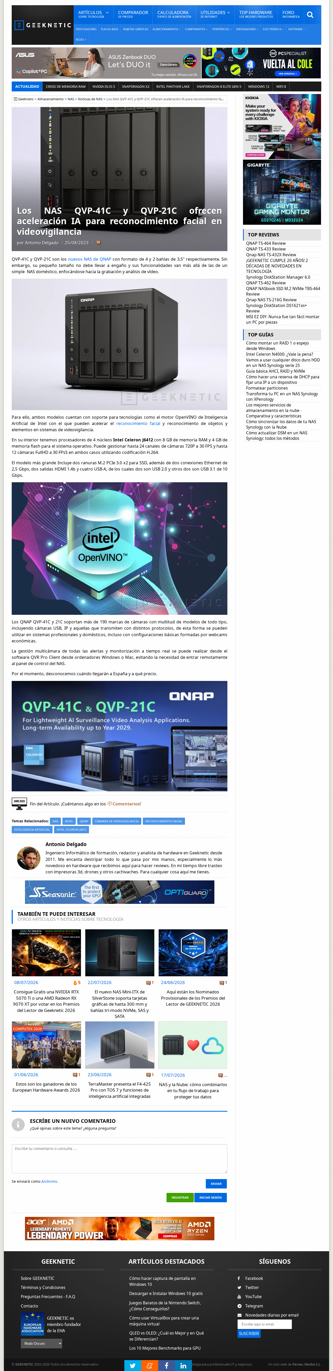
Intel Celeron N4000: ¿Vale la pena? (279, 354)
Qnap (84, 821)
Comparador (133, 13)
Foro (291, 13)
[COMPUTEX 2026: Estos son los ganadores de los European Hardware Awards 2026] (46, 1023)
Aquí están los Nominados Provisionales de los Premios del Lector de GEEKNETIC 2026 (193, 998)
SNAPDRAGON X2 (135, 86)
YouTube (253, 1296)
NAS (71, 99)
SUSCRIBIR (249, 1333)
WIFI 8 (281, 86)
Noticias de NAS (90, 99)
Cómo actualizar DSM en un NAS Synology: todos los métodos (276, 435)
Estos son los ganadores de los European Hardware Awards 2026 (46, 1087)
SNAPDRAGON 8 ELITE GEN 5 (219, 86)
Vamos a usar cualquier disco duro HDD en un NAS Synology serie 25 (283, 362)
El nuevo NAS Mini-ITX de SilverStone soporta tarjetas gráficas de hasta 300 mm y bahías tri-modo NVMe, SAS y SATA (120, 1004)
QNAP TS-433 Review (266, 249)
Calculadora (174, 13)
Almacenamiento (50, 99)
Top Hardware (256, 13)
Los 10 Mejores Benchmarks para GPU (165, 1348)
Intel (69, 821)
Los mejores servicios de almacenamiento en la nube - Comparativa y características (274, 410)
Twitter (252, 1287)
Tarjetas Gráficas (135, 29)
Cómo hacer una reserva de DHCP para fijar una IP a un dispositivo (282, 379)
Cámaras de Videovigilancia (117, 821)
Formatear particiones (267, 388)
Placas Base (109, 29)
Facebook (254, 1278)
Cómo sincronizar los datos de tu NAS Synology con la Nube (281, 424)
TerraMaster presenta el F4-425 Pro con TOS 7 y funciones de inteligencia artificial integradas (119, 1090)
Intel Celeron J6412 (71, 829)
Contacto (29, 1306)
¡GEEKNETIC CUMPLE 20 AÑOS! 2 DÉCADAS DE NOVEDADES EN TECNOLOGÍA (277, 266)
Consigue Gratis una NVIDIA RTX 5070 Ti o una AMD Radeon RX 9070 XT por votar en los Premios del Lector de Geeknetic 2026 (46, 1001)
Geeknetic (26, 99)
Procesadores (86, 29)
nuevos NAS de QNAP (89, 259)
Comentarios (126, 804)
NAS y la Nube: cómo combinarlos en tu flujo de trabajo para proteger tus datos (193, 1090)
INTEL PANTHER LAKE (173, 86)
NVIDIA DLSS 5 (104, 86)
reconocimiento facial (139, 423)
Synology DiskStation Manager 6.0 (278, 277)
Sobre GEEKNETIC (37, 1278)
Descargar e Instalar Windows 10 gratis (166, 1293)
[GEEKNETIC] (42, 25)
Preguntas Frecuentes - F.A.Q (48, 1296)
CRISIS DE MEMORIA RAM (66, 86)
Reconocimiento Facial (163, 821)
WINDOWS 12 (258, 86)
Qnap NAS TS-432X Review (271, 255)
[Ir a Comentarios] (98, 243)
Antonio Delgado (42, 243)
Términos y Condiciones (43, 1287)
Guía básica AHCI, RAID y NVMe (275, 371)
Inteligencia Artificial (32, 829)
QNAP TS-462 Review (266, 283)
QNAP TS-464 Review (266, 243)
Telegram (254, 1306)
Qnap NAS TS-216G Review (271, 300)
